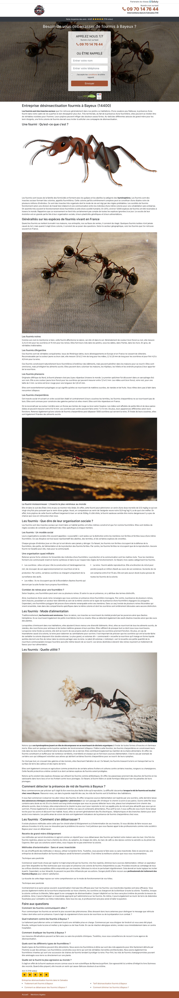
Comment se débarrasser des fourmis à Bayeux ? (45, 987)
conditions (92, 74)
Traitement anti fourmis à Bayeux (38, 983)
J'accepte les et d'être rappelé (91, 75)
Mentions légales (38, 994)
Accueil (25, 994)
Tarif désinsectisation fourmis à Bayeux (110, 983)
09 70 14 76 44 (142, 9)
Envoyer (89, 83)
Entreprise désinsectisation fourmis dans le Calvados (45, 980)
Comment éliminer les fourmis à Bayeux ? (111, 987)
